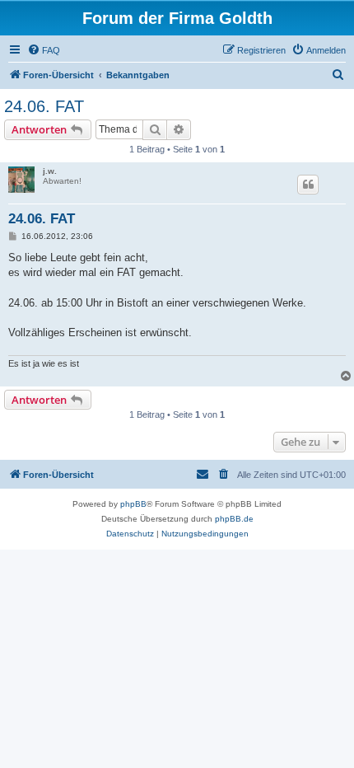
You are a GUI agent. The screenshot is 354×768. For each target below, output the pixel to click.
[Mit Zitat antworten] (308, 184)
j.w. (50, 171)
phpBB (133, 503)
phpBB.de (234, 518)
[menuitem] (43, 50)
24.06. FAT (44, 106)
